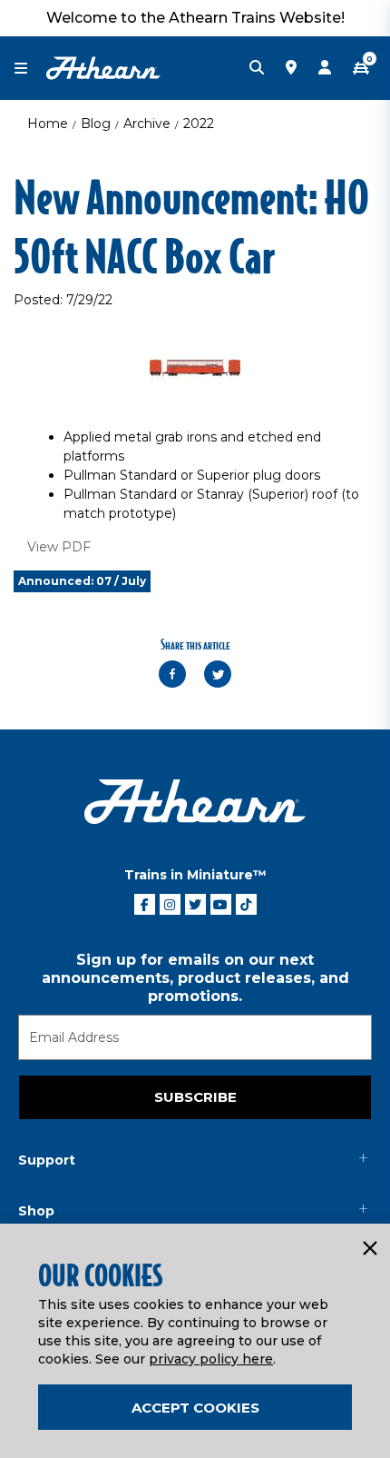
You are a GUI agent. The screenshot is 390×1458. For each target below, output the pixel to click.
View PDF (59, 547)
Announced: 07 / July (82, 581)
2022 (198, 123)
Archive (147, 123)
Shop (36, 1211)
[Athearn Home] (103, 67)
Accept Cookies (195, 1407)
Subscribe (195, 1097)
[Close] (369, 1249)
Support (46, 1160)
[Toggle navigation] (30, 68)
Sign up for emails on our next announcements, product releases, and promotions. (195, 978)
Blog (96, 123)
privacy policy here (211, 1359)
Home (47, 123)
